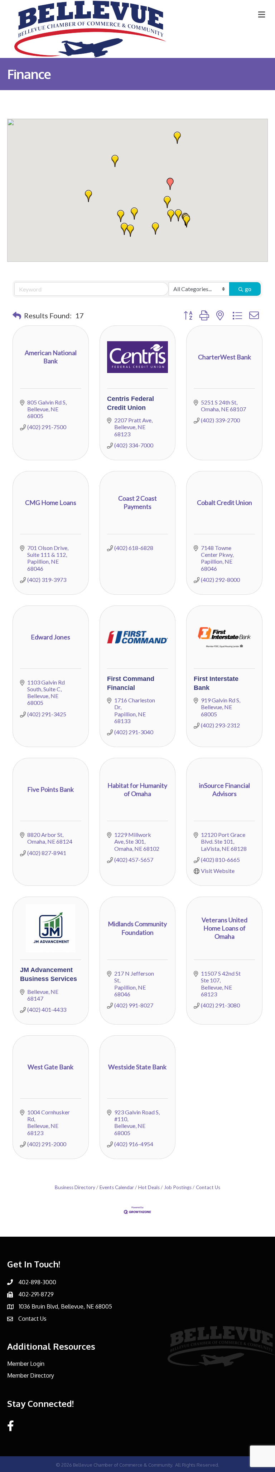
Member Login (25, 1363)
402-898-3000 (37, 1282)
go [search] (248, 288)
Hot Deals (149, 1187)
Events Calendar (117, 1187)
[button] (120, 216)
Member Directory (30, 1375)
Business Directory (75, 1187)
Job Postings (178, 1187)
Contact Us (208, 1187)
